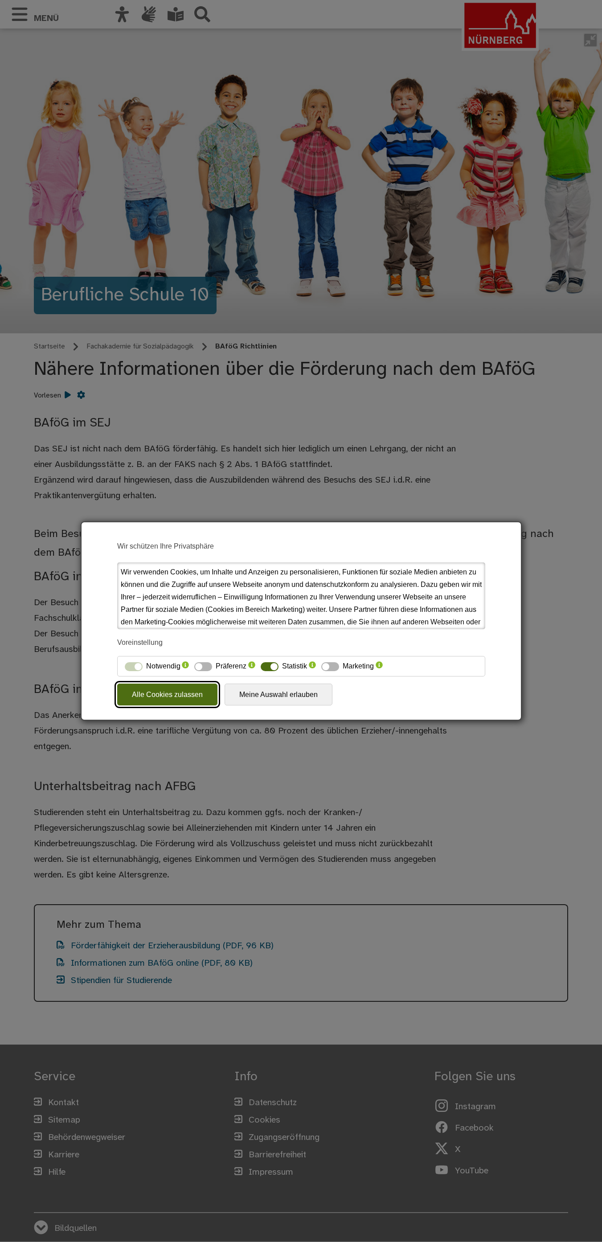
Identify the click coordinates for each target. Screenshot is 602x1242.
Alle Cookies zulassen (167, 694)
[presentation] (185, 666)
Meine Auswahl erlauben (278, 694)
